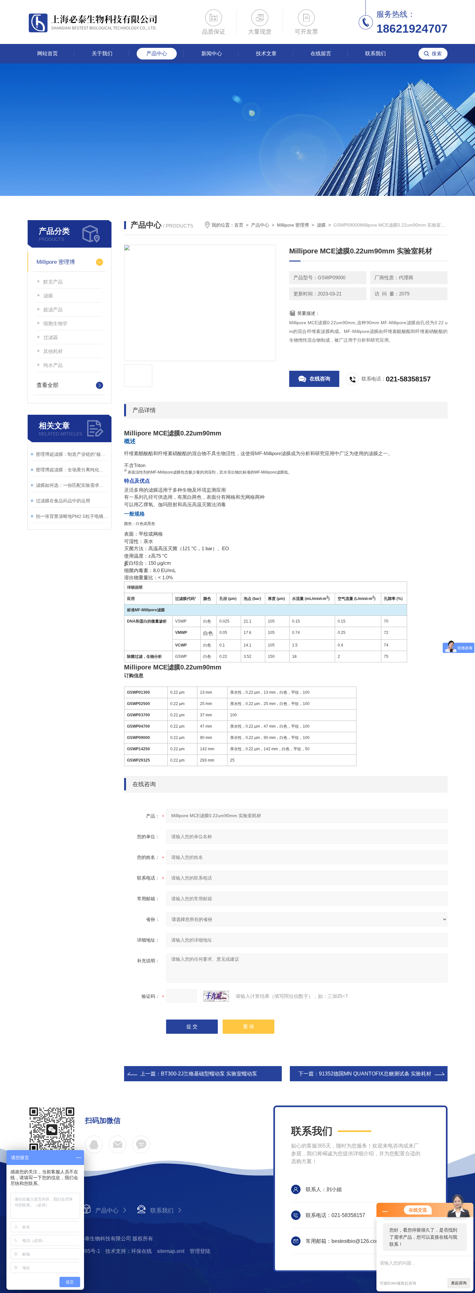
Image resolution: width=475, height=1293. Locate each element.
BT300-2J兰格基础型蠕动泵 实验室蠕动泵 (209, 1073)
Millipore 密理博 (56, 262)
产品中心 (156, 53)
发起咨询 (459, 1283)
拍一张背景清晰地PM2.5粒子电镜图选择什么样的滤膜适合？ (72, 516)
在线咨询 (320, 378)
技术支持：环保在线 (128, 1251)
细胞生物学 (55, 323)
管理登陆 (200, 1251)
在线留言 (321, 53)
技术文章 (266, 53)
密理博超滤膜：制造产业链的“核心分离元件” (72, 454)
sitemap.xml (171, 1251)
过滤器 (50, 337)
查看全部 (47, 385)
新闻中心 (211, 53)
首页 (238, 225)
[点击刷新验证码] (216, 996)
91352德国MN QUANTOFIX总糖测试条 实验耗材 (375, 1073)
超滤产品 (53, 309)
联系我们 (375, 53)
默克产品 (53, 281)
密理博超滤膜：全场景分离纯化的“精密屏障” (72, 469)
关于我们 (102, 53)
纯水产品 (53, 365)
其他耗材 (53, 351)
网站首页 (47, 53)
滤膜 (48, 295)
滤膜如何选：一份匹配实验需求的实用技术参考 (72, 485)
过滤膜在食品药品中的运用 (63, 500)
